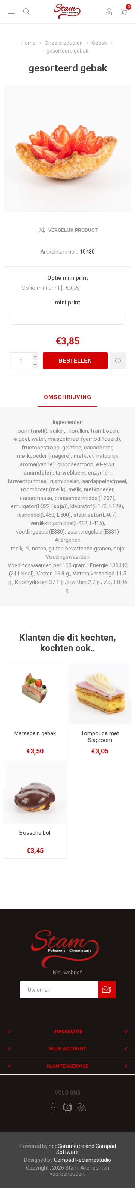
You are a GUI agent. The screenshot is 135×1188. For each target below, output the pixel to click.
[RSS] (82, 1107)
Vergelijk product (73, 230)
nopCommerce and (72, 1146)
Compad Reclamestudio (82, 1160)
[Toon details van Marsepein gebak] (35, 694)
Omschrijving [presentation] (68, 397)
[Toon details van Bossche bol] (35, 793)
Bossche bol (35, 832)
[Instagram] (68, 1107)
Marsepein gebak (35, 733)
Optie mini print (67, 277)
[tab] (67, 397)
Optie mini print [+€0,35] (51, 288)
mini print (67, 302)
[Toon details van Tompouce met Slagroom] (100, 694)
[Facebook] (53, 1107)
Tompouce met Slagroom (100, 736)
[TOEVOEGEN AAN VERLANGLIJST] (118, 360)
